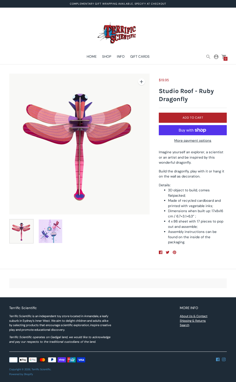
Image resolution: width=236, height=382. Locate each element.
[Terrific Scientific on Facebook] (218, 359)
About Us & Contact (193, 316)
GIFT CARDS (140, 56)
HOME (92, 56)
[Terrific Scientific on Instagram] (224, 359)
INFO (121, 56)
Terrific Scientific (41, 369)
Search (184, 325)
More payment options (192, 141)
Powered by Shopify (21, 374)
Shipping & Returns (193, 321)
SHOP (106, 56)
